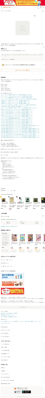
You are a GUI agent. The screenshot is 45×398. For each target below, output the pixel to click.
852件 (15, 219)
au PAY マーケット (4, 297)
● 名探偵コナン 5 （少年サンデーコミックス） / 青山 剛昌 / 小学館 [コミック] (15, 103)
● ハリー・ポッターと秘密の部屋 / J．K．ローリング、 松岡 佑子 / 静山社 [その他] (16, 97)
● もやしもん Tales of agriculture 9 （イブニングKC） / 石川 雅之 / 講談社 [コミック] (16, 122)
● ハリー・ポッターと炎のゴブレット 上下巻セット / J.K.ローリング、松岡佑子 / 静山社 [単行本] (19, 99)
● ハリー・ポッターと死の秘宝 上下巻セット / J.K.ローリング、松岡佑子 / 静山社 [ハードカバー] (19, 107)
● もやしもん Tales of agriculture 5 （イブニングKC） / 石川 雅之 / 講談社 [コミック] (16, 124)
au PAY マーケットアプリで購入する (22, 70)
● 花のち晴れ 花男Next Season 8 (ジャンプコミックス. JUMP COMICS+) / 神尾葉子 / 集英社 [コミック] (20, 137)
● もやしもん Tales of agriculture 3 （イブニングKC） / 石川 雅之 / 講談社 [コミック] (16, 113)
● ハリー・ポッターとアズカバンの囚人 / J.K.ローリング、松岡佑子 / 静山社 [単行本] (16, 96)
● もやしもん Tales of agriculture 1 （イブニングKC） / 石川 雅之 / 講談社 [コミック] (16, 110)
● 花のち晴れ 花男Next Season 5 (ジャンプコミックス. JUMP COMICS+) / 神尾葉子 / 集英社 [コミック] (20, 128)
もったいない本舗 (11, 300)
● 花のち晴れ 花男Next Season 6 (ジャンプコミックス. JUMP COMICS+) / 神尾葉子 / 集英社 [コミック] (20, 135)
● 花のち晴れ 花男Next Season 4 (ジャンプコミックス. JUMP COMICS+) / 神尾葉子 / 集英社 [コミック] (20, 125)
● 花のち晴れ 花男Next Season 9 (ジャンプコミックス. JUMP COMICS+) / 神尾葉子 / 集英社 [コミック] (20, 131)
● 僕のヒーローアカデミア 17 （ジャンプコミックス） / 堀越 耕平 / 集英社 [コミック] (16, 115)
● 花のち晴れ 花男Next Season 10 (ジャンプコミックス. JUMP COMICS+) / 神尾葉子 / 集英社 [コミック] (20, 132)
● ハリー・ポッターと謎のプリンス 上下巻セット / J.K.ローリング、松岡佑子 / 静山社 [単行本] (18, 104)
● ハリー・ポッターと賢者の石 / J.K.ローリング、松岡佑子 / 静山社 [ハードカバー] (16, 94)
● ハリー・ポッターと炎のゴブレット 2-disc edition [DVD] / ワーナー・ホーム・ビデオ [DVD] (18, 134)
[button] (43, 47)
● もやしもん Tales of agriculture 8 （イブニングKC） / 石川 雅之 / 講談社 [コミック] (16, 121)
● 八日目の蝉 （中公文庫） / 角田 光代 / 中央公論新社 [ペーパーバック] (14, 106)
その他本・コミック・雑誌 (21, 297)
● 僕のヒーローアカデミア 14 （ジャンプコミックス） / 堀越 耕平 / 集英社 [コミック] (16, 109)
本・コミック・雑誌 (12, 297)
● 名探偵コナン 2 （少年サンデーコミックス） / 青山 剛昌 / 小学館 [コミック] (15, 100)
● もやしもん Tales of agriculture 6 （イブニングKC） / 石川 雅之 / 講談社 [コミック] (16, 127)
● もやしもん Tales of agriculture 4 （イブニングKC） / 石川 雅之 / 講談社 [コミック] (16, 116)
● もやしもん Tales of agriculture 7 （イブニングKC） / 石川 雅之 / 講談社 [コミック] (16, 119)
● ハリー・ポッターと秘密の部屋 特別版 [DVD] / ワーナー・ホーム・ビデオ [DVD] (16, 118)
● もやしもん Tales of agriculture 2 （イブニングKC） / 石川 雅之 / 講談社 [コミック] (16, 112)
